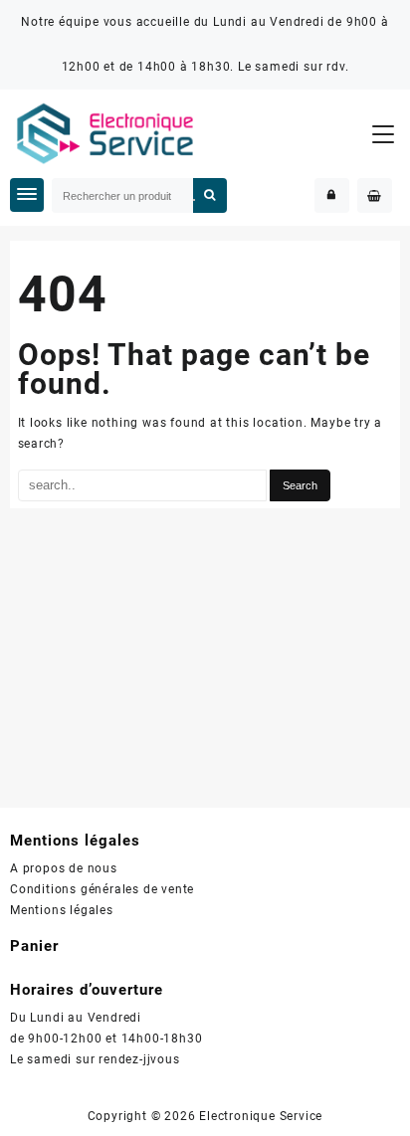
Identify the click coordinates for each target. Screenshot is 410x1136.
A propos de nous (63, 868)
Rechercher (210, 195)
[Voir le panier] (374, 195)
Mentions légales (61, 910)
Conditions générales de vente (102, 889)
